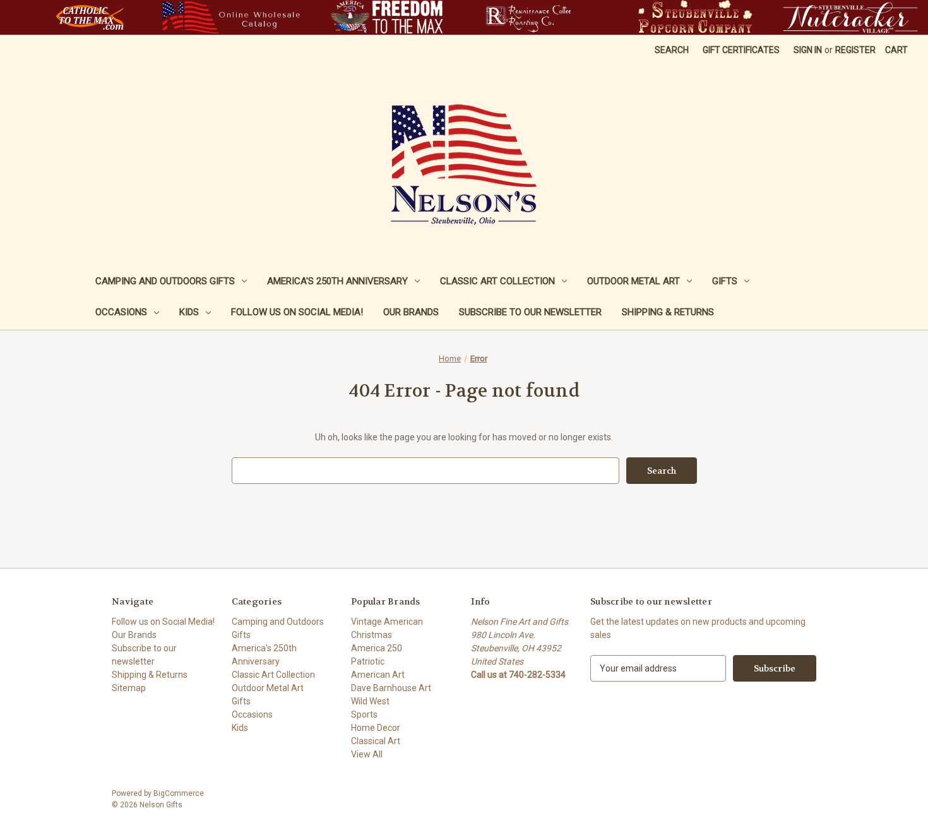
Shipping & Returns (668, 312)
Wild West (370, 701)
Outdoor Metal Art (633, 281)
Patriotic (367, 661)
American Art (378, 675)
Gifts (724, 281)
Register (855, 50)
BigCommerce (178, 793)
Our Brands (411, 312)
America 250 (376, 648)
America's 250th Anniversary (337, 281)
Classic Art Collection (497, 281)
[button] (90, 17)
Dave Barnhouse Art (391, 688)
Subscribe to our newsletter (530, 312)
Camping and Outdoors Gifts (165, 281)
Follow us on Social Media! (297, 312)
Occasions (121, 312)
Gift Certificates (741, 50)
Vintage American (387, 622)
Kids (189, 312)
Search (672, 50)
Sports (364, 714)
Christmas (371, 635)
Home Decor (375, 728)
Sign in (808, 50)
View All (367, 754)
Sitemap (129, 688)
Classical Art (375, 741)
